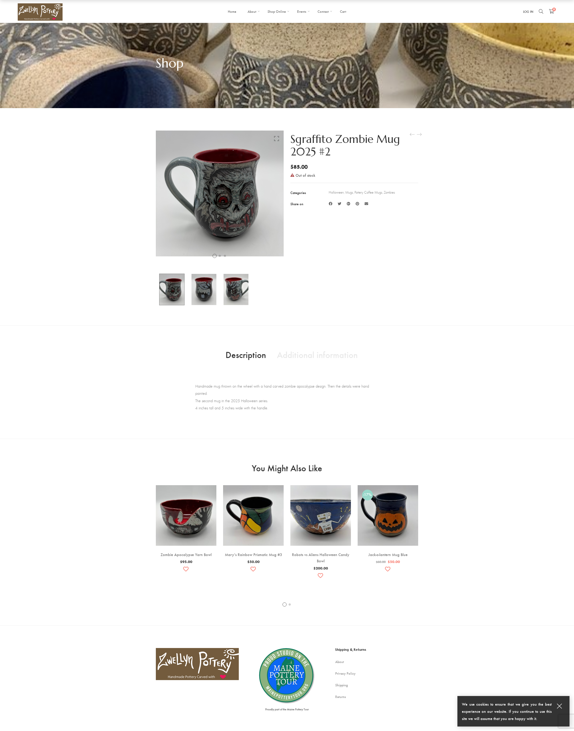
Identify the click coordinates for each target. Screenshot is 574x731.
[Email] (366, 203)
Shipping (341, 685)
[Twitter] (339, 203)
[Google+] (348, 203)
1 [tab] (285, 604)
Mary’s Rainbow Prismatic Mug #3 (253, 554)
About (339, 661)
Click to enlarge (276, 138)
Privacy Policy (345, 673)
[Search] (541, 11)
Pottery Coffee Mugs (368, 192)
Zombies (389, 192)
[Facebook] (330, 203)
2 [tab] (290, 604)
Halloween (336, 192)
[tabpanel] (186, 530)
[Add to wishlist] (186, 569)
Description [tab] (246, 354)
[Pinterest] (357, 203)
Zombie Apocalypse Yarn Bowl (186, 554)
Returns (340, 696)
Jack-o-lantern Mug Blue (388, 554)
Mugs (349, 192)
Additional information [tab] (317, 354)
